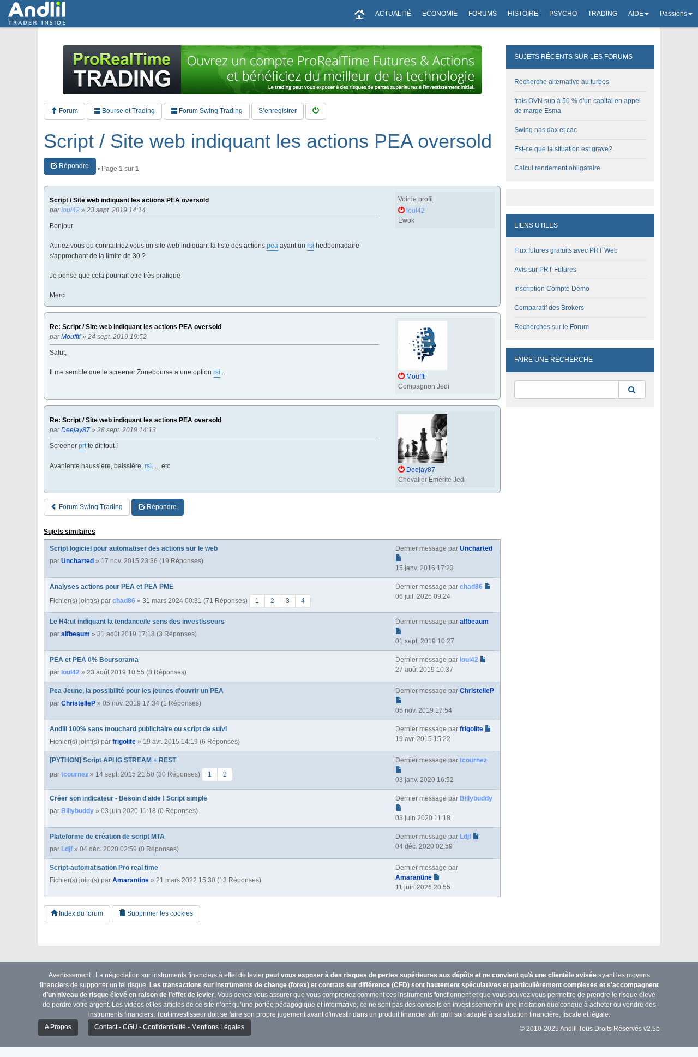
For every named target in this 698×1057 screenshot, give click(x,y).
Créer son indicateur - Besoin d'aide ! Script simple (128, 798)
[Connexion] (315, 111)
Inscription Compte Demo (551, 288)
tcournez (74, 774)
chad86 (123, 601)
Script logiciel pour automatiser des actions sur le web (134, 548)
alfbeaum (75, 634)
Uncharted (77, 561)
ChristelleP (78, 703)
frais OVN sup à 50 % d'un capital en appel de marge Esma (577, 106)
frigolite (124, 741)
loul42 (70, 672)
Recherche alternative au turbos (561, 82)
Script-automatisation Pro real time (104, 867)
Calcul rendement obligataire (557, 168)
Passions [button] (673, 13)
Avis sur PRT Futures (545, 269)
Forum (67, 111)
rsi (310, 245)
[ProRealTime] (272, 69)
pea (272, 245)
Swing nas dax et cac (545, 130)
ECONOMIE (440, 13)
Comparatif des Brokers (549, 308)
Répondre (73, 166)
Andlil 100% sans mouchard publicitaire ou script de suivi (138, 729)
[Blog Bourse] (37, 13)
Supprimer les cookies (159, 913)
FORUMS (482, 13)
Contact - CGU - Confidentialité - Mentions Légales (169, 1027)
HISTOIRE (523, 13)
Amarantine (130, 880)
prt (82, 446)
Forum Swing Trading (210, 111)
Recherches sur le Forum (551, 327)
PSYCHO (563, 13)
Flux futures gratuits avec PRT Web (566, 250)
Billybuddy (77, 811)
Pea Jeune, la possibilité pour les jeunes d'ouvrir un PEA (137, 691)
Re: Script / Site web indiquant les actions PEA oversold (135, 327)
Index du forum (80, 913)
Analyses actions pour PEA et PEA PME (111, 586)
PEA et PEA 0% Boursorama (94, 660)
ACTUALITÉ (393, 13)
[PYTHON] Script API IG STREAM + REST (113, 760)
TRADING (602, 13)
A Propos (58, 1027)
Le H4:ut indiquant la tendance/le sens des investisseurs (137, 621)
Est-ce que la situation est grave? (563, 149)
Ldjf (67, 849)
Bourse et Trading (127, 111)
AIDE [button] (635, 13)
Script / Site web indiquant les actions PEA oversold (268, 141)
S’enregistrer (277, 111)
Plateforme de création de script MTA (107, 836)
